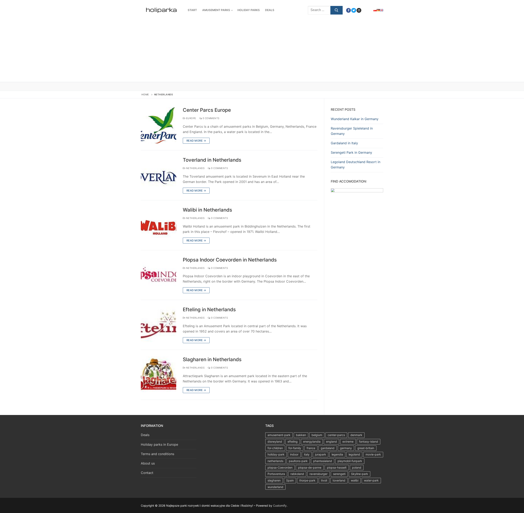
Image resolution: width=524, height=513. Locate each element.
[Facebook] (348, 10)
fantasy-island (368, 441)
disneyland (275, 441)
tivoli (324, 480)
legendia (337, 454)
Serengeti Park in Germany (351, 152)
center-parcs (336, 435)
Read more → (196, 140)
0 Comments (210, 118)
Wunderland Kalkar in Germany (354, 119)
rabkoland (297, 474)
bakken (301, 435)
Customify (280, 505)
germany (346, 448)
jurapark (320, 454)
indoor (294, 454)
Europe (190, 118)
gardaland (327, 448)
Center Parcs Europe (207, 110)
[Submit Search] (336, 10)
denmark (356, 435)
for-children (275, 448)
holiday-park (276, 454)
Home (145, 94)
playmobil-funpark (350, 461)
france (311, 448)
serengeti (339, 474)
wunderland (275, 487)
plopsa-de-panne (309, 467)
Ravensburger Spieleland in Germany (352, 131)
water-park (371, 480)
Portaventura (276, 474)
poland (356, 467)
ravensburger (318, 474)
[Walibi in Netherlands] (158, 225)
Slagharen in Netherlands (212, 359)
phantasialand (322, 461)
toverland (339, 480)
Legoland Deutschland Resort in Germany (355, 164)
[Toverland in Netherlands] (158, 175)
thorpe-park (307, 480)
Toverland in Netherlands (212, 160)
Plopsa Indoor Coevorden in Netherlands (230, 260)
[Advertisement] (262, 51)
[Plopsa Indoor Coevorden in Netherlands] (158, 275)
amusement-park (279, 435)
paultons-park (298, 461)
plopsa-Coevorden (280, 467)
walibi (354, 480)
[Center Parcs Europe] (158, 125)
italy (306, 454)
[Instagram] (359, 10)
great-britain (365, 448)
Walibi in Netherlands (207, 210)
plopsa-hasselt (337, 467)
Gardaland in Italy (344, 143)
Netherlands (194, 168)
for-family (294, 448)
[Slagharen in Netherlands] (158, 374)
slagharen (274, 480)
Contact (147, 473)
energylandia (312, 441)
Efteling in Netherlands (209, 309)
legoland (354, 454)
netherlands (275, 461)
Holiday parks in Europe (159, 444)
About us (148, 463)
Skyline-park (359, 474)
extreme (347, 441)
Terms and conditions (157, 454)
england (331, 441)
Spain (290, 480)
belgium (317, 435)
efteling (293, 441)
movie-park (373, 454)
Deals (145, 435)
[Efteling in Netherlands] (158, 325)
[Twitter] (353, 10)
